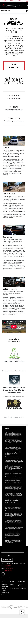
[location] (24, 1)
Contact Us (8, 559)
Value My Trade (22, 588)
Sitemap (15, 607)
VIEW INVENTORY (14, 66)
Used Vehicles (4, 586)
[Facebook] (3, 574)
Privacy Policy (8, 607)
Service (12, 581)
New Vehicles (4, 584)
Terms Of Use (11, 607)
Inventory (4, 581)
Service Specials (14, 588)
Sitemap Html (20, 607)
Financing (21, 581)
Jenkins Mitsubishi (3, 607)
